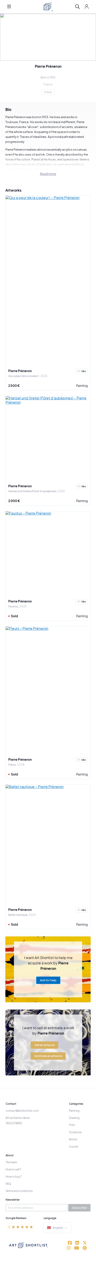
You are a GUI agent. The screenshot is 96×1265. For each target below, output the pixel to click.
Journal (73, 1146)
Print (72, 1125)
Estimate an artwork (48, 1056)
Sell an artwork (45, 1045)
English (58, 1227)
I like (83, 371)
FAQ (8, 1183)
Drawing (74, 1118)
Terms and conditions (19, 1191)
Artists (73, 1139)
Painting (82, 385)
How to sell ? (13, 1169)
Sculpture (75, 1132)
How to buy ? (14, 1176)
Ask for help (48, 980)
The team (11, 1162)
